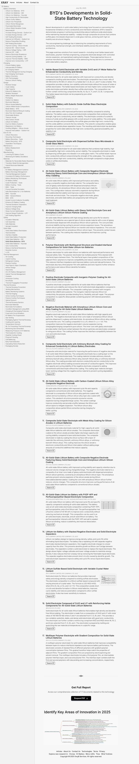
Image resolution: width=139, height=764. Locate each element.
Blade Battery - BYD (12, 109)
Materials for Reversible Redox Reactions (20, 161)
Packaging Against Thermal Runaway (18, 320)
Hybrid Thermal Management (15, 274)
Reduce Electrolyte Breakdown (16, 54)
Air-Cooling (9, 257)
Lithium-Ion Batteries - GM (15, 13)
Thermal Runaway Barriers (15, 302)
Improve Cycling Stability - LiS (16, 56)
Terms (95, 751)
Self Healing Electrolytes (14, 37)
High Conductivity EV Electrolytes (17, 17)
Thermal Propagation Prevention (17, 283)
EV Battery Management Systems (17, 170)
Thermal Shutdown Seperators (16, 204)
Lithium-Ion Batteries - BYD (15, 11)
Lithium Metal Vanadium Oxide (16, 28)
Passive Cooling (11, 263)
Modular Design (11, 85)
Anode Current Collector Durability (17, 200)
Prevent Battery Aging (13, 65)
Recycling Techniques (13, 137)
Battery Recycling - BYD (14, 141)
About (26, 2)
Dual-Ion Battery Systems (14, 124)
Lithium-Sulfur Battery (13, 19)
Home (12, 2)
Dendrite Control (11, 250)
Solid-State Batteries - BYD (15, 241)
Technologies (87, 751)
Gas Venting (10, 318)
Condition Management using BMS (17, 309)
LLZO (7, 252)
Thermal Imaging (11, 294)
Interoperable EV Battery (14, 67)
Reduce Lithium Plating (13, 80)
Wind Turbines (106, 754)
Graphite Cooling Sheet (13, 335)
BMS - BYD (9, 198)
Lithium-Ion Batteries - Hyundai (16, 15)
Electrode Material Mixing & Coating (18, 111)
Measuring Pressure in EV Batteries (18, 331)
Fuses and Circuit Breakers (15, 313)
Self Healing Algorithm (13, 215)
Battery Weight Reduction (14, 95)
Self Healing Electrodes (14, 43)
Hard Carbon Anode (12, 119)
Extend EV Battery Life (13, 91)
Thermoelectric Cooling (14, 333)
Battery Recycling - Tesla (14, 139)
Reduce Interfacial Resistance (16, 248)
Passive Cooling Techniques (15, 298)
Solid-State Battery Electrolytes (16, 230)
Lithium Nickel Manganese (15, 24)
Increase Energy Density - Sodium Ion (19, 32)
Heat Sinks (9, 270)
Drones (72, 754)
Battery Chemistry (12, 76)
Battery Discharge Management (16, 172)
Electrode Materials (12, 102)
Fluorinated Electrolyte (13, 26)
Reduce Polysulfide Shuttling (15, 41)
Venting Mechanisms (13, 289)
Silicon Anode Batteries (13, 104)
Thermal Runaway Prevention (16, 287)
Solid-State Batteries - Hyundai (16, 243)
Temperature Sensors (13, 324)
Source (49, 97)
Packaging (9, 98)
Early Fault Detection (13, 341)
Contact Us (34, 2)
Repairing (9, 150)
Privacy (102, 751)
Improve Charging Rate (13, 207)
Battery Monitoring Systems (15, 291)
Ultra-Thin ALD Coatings (14, 113)
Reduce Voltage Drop (13, 209)
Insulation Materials (12, 220)
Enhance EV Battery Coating (15, 202)
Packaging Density (12, 346)
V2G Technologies (12, 78)
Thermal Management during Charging (19, 72)
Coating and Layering (13, 322)
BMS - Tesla (10, 187)
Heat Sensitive (10, 233)
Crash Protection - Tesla (14, 183)
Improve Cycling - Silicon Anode (17, 45)
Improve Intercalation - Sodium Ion (17, 130)
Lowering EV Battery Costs (15, 154)
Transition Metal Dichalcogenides (17, 163)
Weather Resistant (12, 93)
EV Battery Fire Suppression (15, 315)
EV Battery (80, 754)
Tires (98, 754)
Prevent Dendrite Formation (15, 189)
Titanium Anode (11, 117)
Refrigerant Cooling (12, 261)
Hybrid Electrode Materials (14, 165)
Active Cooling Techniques (15, 296)
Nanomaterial (10, 30)
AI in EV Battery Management (15, 272)
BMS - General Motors (13, 196)
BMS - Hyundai (11, 193)
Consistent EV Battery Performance (18, 176)
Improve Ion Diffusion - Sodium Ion (18, 39)
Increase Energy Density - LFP (16, 35)
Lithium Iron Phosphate (13, 22)
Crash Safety (10, 87)
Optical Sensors (11, 300)
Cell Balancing (10, 339)
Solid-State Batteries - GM (14, 239)
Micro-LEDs (90, 754)
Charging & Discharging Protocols (17, 311)
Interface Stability (11, 235)
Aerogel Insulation (12, 226)
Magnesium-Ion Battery (14, 126)
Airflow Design (11, 267)
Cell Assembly (10, 222)
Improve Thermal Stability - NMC (17, 59)
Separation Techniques (13, 143)
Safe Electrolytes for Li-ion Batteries (18, 191)
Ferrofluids (9, 280)
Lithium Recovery (11, 135)
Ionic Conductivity (12, 246)
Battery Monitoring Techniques (16, 178)
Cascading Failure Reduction (15, 344)
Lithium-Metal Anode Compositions (18, 106)
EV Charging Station (12, 69)
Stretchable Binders (12, 115)
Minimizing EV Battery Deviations (17, 156)
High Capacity (10, 89)
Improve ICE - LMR (12, 52)
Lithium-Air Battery (12, 122)
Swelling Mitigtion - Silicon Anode (17, 128)
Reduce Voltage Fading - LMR (16, 50)
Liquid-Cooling (11, 259)
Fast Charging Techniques (14, 74)
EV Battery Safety (11, 180)
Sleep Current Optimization (15, 211)
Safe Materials (10, 224)
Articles (19, 2)
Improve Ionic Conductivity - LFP (17, 61)
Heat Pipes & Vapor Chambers (16, 265)
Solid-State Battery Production (16, 237)
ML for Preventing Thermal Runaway (18, 326)
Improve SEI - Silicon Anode (15, 48)
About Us (67, 751)
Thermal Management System (16, 174)
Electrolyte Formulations (14, 307)
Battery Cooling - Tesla (13, 185)
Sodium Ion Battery (12, 100)
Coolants (9, 276)
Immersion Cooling (12, 278)
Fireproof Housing (12, 337)
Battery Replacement (13, 148)
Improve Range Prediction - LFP (17, 213)
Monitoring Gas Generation (15, 328)
